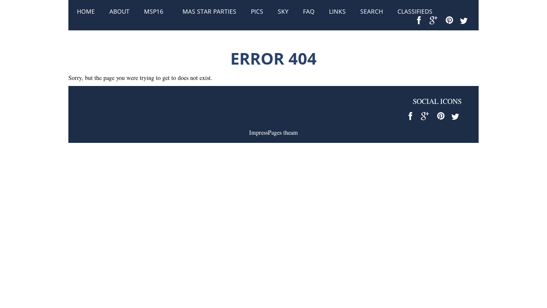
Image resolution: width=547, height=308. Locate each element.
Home (86, 11)
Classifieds (414, 11)
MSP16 (153, 11)
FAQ (309, 11)
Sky (283, 11)
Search (371, 11)
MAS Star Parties (209, 11)
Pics (257, 11)
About (119, 11)
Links (337, 11)
